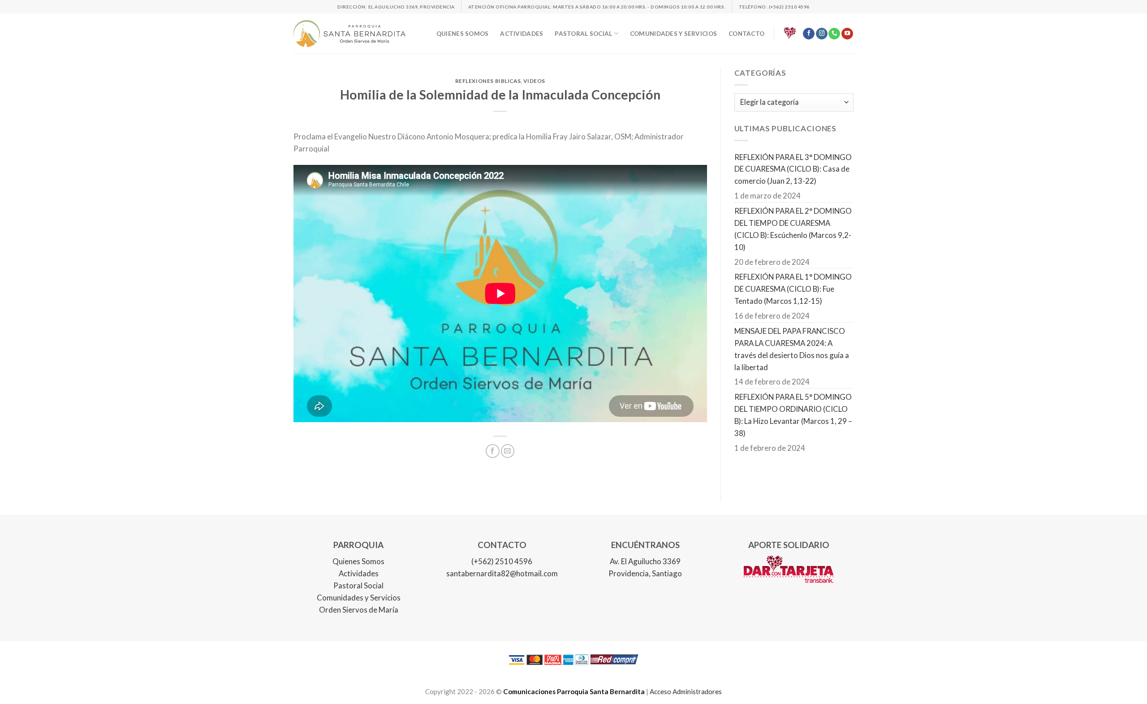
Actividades (521, 33)
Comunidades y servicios (673, 33)
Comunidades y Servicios (359, 597)
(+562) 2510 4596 (501, 561)
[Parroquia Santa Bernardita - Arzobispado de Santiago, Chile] (349, 33)
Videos (534, 81)
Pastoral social (583, 33)
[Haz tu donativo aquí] (790, 33)
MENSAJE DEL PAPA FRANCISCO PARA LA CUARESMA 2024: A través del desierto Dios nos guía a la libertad (791, 349)
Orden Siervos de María (358, 609)
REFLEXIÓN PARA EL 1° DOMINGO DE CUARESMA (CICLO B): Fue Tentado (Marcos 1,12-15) (793, 289)
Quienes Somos (358, 561)
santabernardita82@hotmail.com (502, 573)
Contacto (746, 33)
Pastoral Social (358, 585)
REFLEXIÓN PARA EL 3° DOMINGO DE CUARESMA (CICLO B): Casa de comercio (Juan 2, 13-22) (793, 169)
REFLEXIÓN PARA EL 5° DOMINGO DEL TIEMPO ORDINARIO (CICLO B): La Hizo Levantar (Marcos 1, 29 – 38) (793, 415)
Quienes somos (462, 33)
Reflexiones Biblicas (488, 81)
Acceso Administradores (686, 691)
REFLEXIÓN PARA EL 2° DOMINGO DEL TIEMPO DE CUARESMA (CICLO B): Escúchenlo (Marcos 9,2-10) (793, 229)
